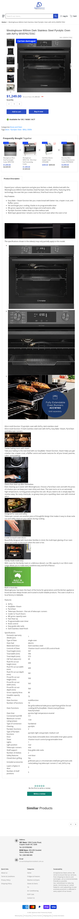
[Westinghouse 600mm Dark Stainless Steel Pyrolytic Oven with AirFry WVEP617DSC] (11, 42)
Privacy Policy (5, 880)
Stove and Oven (16, 127)
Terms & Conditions (8, 876)
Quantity (10, 100)
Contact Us (31, 898)
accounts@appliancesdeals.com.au (31, 861)
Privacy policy (27, 915)
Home (29, 873)
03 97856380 (27, 847)
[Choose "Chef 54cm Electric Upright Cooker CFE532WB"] (55, 144)
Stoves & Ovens (32, 884)
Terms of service (37, 915)
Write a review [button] (39, 794)
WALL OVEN (27, 129)
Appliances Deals (36, 912)
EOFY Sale (30, 894)
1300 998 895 (27, 855)
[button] (3, 16)
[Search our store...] (55, 16)
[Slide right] (71, 66)
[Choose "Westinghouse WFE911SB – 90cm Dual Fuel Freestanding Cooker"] (35, 144)
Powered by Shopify (46, 912)
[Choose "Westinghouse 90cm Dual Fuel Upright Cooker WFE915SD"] (16, 144)
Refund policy (18, 915)
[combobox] (32, 16)
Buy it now (38, 111)
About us (4, 873)
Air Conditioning (32, 891)
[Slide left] (17, 66)
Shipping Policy (6, 884)
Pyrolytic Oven (16, 129)
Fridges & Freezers (33, 876)
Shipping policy (47, 915)
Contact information (58, 915)
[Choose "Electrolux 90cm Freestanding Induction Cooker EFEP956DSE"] (74, 144)
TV (28, 887)
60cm (7, 129)
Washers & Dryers (33, 880)
